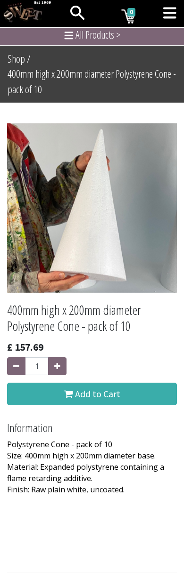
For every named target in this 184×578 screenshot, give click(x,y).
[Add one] (57, 366)
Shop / (19, 58)
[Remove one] (16, 366)
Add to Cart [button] (96, 394)
